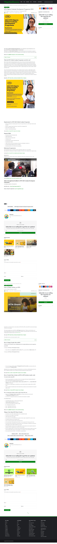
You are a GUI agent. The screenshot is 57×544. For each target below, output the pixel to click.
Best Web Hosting (43, 525)
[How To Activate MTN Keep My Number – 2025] (32, 242)
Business (18, 524)
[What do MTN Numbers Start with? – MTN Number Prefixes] (20, 242)
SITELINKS (34, 1)
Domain (18, 530)
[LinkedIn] (14, 210)
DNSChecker (42, 533)
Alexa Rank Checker (31, 534)
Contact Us (6, 528)
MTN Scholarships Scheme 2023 (8, 255)
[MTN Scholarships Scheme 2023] (9, 252)
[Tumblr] (17, 210)
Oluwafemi (7, 12)
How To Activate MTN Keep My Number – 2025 (31, 246)
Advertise (6, 526)
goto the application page (19, 188)
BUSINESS (27, 1)
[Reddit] (23, 210)
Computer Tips (19, 528)
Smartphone (18, 529)
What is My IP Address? (44, 536)
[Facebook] (9, 210)
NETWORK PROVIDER (9, 5)
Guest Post (18, 533)
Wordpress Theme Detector (32, 526)
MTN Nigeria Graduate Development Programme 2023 (24, 206)
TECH (24, 1)
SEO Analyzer (30, 524)
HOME (21, 1)
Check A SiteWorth (31, 525)
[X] (11, 210)
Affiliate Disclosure (7, 535)
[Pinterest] (20, 210)
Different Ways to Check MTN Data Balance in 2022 (14, 178)
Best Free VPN (42, 522)
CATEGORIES (40, 1)
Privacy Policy (7, 533)
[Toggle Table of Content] (35, 57)
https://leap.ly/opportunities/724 (15, 186)
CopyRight (6, 529)
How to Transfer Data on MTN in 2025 (8, 246)
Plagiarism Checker (31, 530)
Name (5, 272)
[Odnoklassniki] (28, 210)
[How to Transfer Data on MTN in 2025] (9, 242)
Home (5, 5)
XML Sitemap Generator (32, 533)
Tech (17, 522)
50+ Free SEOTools (31, 522)
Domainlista (42, 535)
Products (6, 525)
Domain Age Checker (31, 529)
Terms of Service (7, 534)
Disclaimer (6, 530)
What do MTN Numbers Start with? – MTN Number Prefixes (19, 246)
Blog (5, 524)
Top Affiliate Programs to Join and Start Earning (15, 54)
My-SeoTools (42, 532)
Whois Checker (31, 528)
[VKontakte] (26, 210)
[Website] (10, 217)
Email (5, 276)
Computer (18, 526)
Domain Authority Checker (32, 535)
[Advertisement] (20, 41)
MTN (13, 5)
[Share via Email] (34, 210)
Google (18, 534)
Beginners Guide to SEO (44, 526)
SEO (30, 1)
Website (22, 276)
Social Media (18, 535)
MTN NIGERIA (10, 206)
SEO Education (42, 524)
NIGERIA (8, 7)
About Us (6, 522)
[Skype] (31, 210)
